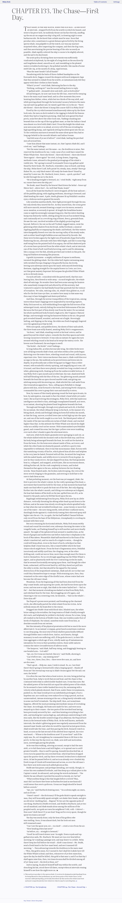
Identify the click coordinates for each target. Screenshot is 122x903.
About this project (37, 900)
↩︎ (76, 881)
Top (25, 900)
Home (29, 900)
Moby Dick (6, 2)
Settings (117, 2)
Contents (103, 2)
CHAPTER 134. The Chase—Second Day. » (72, 887)
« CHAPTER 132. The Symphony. (35, 887)
